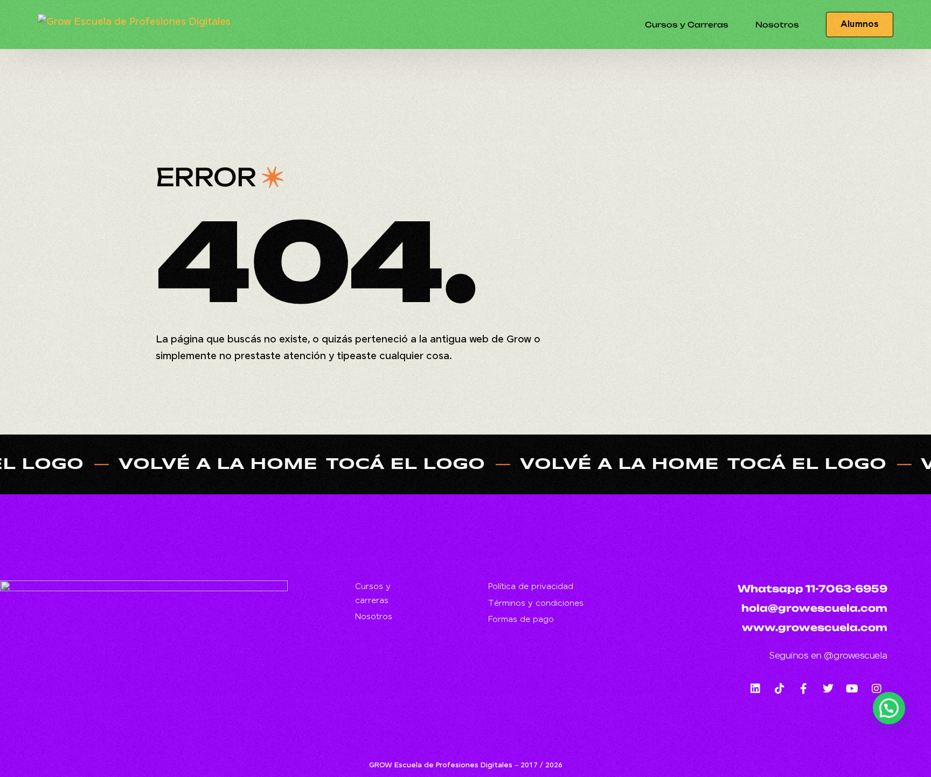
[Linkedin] (755, 688)
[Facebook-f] (804, 688)
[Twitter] (828, 688)
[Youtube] (852, 688)
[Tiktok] (779, 688)
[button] (889, 708)
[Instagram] (876, 688)
